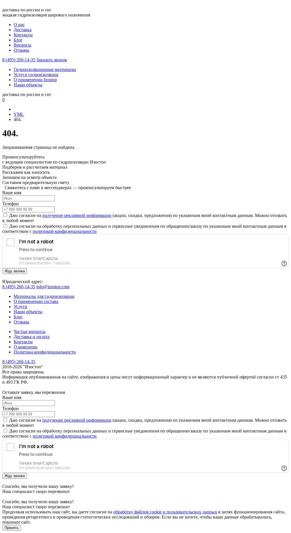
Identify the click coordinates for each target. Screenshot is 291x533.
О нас (19, 24)
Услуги (20, 306)
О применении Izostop (35, 79)
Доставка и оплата (31, 336)
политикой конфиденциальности (65, 231)
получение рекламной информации (76, 215)
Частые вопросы (29, 331)
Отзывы (21, 50)
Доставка (23, 29)
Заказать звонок (51, 59)
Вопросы (22, 45)
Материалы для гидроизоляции (44, 296)
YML (19, 114)
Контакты (23, 34)
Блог (18, 39)
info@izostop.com (52, 286)
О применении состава (36, 301)
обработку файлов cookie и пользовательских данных (165, 511)
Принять (12, 528)
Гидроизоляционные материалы (45, 69)
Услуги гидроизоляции (36, 74)
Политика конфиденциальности (45, 352)
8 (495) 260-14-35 (18, 59)
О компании (26, 346)
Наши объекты (28, 84)
